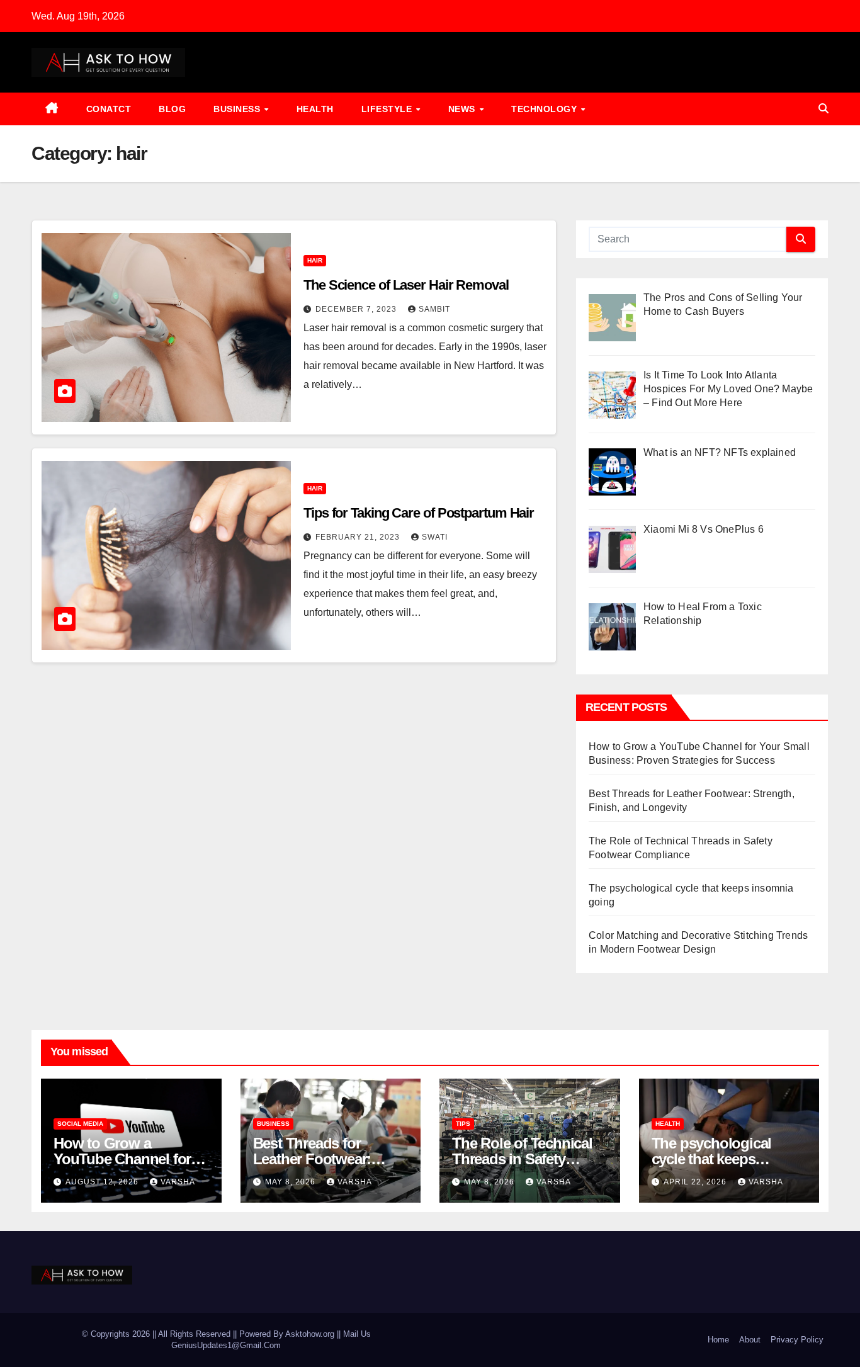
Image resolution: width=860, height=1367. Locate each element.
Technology (545, 109)
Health (315, 109)
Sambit (434, 309)
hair (314, 260)
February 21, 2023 (358, 537)
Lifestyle (388, 109)
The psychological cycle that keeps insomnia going (712, 1159)
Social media (80, 1123)
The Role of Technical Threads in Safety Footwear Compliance (523, 1159)
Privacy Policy (797, 1339)
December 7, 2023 (357, 309)
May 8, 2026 (291, 1181)
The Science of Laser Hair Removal (406, 285)
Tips (463, 1123)
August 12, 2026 (103, 1181)
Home (718, 1339)
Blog (172, 109)
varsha (178, 1181)
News (463, 109)
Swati (435, 537)
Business (238, 109)
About (750, 1339)
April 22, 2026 (696, 1181)
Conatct (109, 109)
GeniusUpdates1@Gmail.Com (226, 1345)
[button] (823, 108)
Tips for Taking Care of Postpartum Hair (418, 513)
